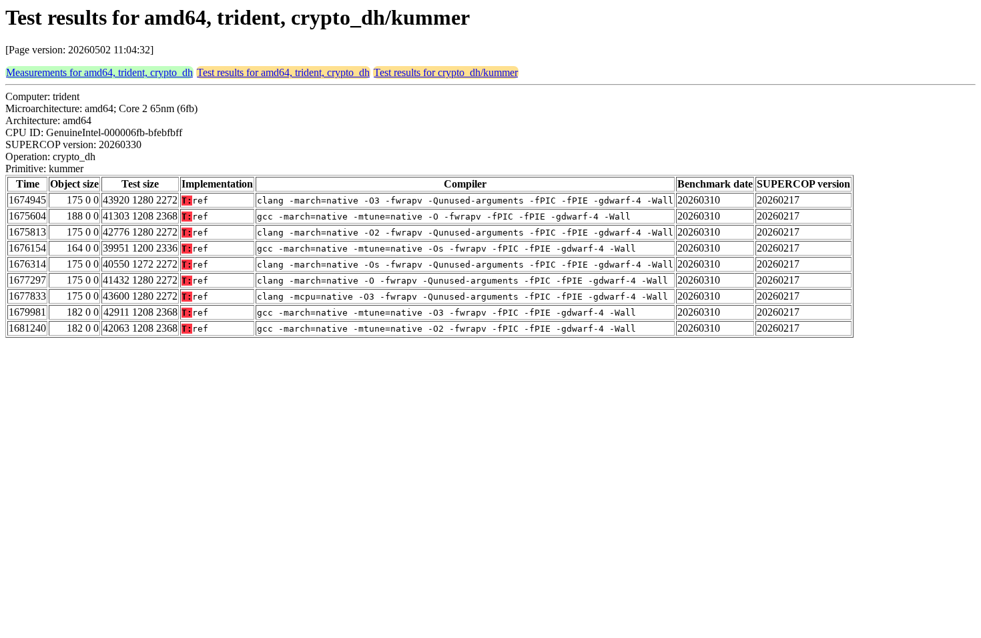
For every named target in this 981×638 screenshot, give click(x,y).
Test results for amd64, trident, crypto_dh (283, 72)
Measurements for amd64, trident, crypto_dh (99, 72)
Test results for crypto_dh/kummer (446, 72)
